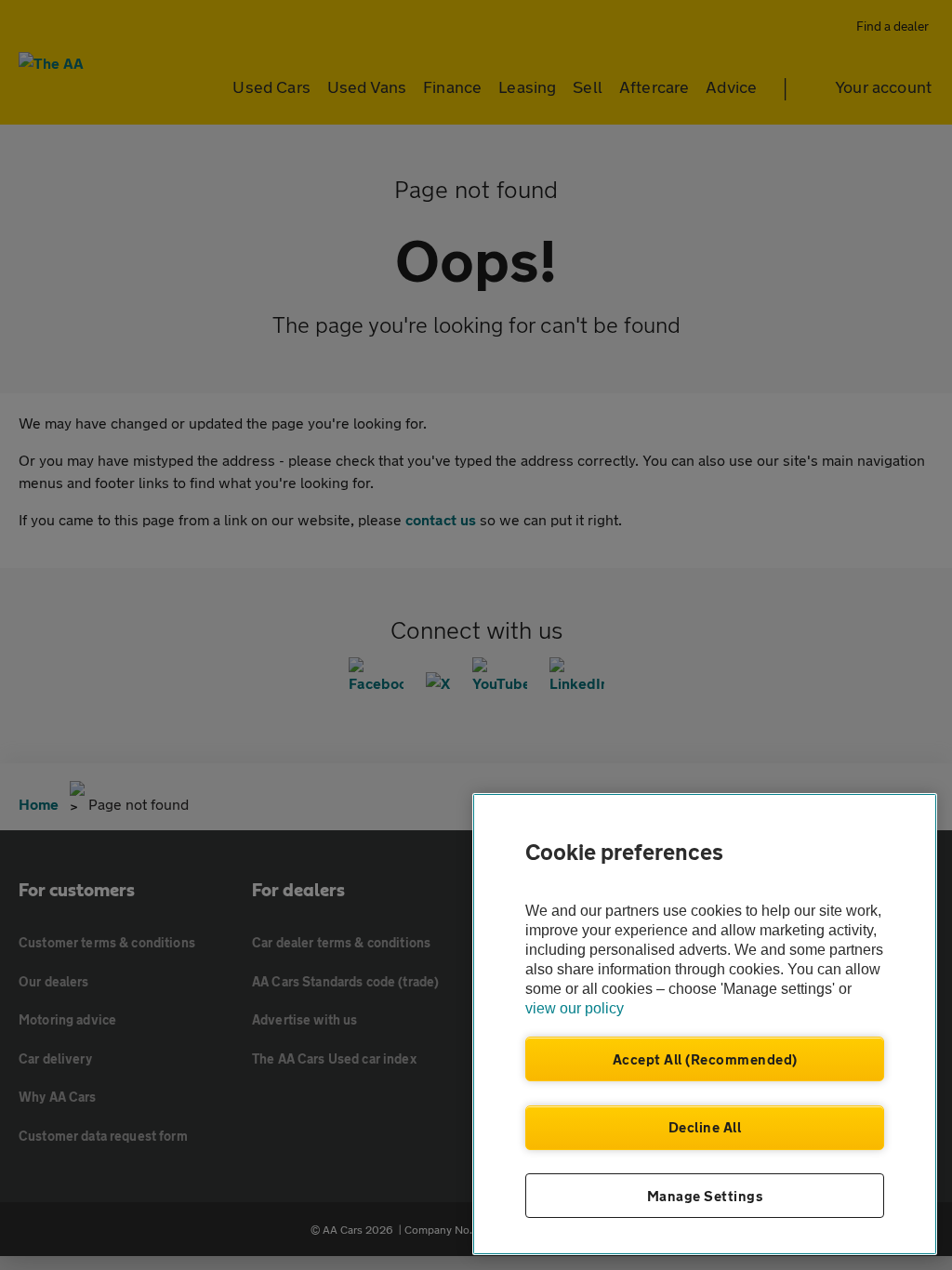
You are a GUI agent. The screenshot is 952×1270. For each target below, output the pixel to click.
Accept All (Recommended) (705, 1059)
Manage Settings (705, 1195)
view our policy (574, 1008)
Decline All (705, 1126)
